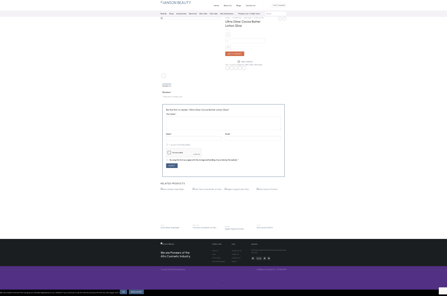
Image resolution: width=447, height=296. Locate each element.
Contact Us (250, 5)
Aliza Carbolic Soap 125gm (170, 228)
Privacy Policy (184, 145)
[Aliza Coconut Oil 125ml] (271, 205)
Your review (171, 114)
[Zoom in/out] (9, 275)
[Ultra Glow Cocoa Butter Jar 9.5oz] (207, 205)
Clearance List (236, 258)
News (214, 254)
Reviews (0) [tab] (166, 86)
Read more (136, 292)
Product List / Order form (249, 14)
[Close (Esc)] (2, 275)
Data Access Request (218, 261)
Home (216, 5)
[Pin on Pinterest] (240, 68)
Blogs (238, 5)
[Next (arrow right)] (9, 285)
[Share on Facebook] (227, 68)
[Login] (260, 5)
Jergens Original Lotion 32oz (234, 229)
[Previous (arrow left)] (2, 285)
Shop (171, 14)
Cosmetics (237, 18)
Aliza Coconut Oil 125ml (265, 228)
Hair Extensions (226, 14)
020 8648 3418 (281, 269)
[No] (148, 292)
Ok (123, 292)
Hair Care (214, 14)
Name (169, 134)
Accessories (181, 14)
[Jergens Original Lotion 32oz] (239, 206)
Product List (235, 254)
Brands (164, 14)
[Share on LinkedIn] (244, 68)
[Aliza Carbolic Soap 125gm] (175, 205)
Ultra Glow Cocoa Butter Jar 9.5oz (204, 228)
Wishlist (234, 261)
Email (227, 134)
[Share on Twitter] (232, 68)
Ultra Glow (258, 18)
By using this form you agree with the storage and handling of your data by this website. (204, 160)
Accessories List (236, 250)
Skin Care (203, 14)
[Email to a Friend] (236, 68)
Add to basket (235, 54)
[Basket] (266, 5)
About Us (228, 5)
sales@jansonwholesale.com (266, 269)
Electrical (193, 14)
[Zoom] (163, 75)
